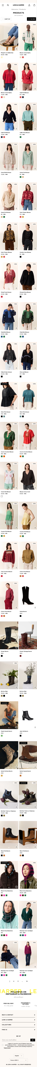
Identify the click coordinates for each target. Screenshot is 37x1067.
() (7, 1047)
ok (33, 1040)
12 (27, 981)
